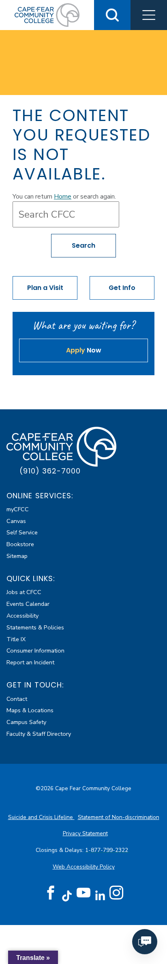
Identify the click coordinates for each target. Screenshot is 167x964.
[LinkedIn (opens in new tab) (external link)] (99, 895)
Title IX (16, 639)
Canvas (16, 521)
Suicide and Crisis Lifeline (41, 817)
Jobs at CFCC (23, 592)
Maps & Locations (30, 710)
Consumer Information (35, 650)
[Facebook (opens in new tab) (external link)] (51, 893)
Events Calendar (27, 604)
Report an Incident (30, 662)
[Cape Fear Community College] (47, 14)
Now (83, 350)
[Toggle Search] (112, 15)
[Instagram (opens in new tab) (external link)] (116, 893)
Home (62, 196)
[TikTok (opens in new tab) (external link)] (67, 895)
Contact (16, 699)
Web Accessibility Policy (84, 867)
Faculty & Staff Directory (38, 734)
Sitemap (17, 556)
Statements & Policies (35, 627)
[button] (149, 15)
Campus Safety (26, 722)
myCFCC (17, 509)
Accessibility (22, 616)
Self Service (22, 532)
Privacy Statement (85, 833)
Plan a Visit (45, 287)
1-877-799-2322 (107, 850)
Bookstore (20, 544)
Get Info (122, 287)
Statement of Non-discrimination (118, 817)
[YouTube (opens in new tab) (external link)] (83, 893)
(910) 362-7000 (50, 471)
